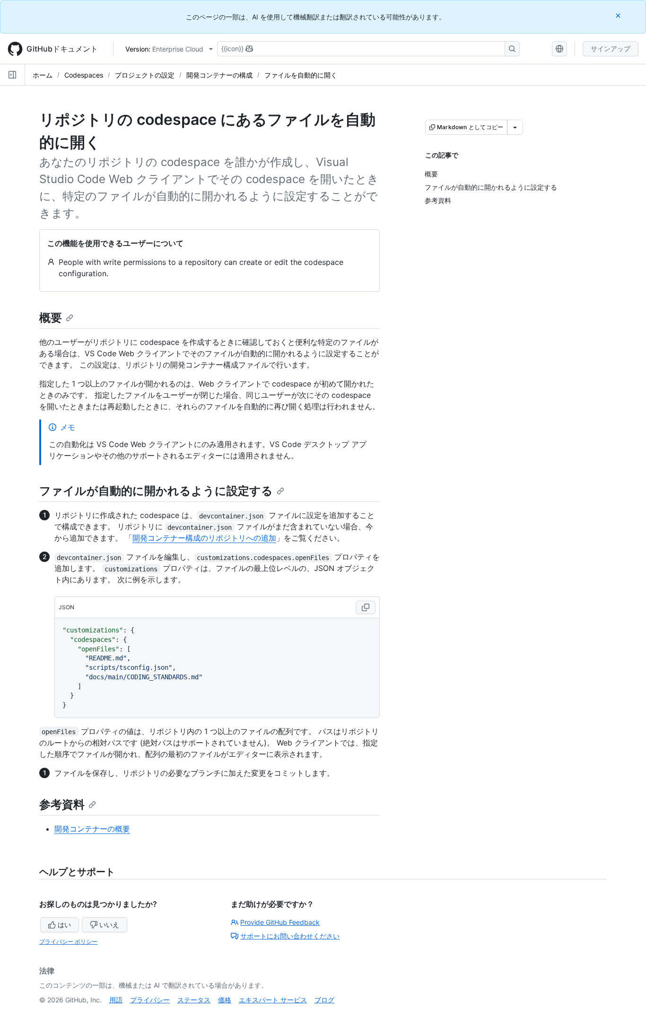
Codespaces (83, 75)
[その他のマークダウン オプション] (515, 127)
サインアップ (610, 48)
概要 (50, 318)
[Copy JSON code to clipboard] (365, 607)
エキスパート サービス (273, 1000)
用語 (115, 1000)
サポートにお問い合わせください (290, 936)
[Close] (619, 15)
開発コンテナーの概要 (92, 828)
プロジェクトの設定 (145, 75)
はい (64, 925)
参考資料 (62, 804)
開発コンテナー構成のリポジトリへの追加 (204, 538)
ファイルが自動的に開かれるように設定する (156, 491)
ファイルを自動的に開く (300, 75)
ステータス (193, 1000)
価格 (224, 1000)
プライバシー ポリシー (68, 941)
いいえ (109, 925)
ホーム (42, 75)
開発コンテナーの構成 (219, 75)
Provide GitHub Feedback (280, 922)
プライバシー (150, 1000)
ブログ (324, 1000)
